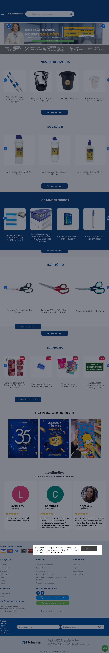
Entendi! (89, 548)
